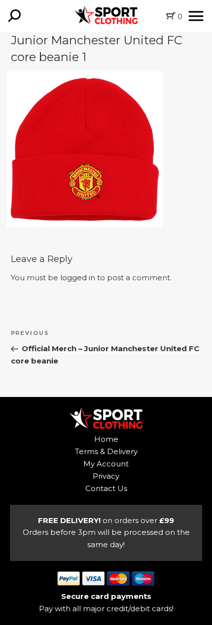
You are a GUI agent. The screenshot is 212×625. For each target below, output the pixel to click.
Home (106, 439)
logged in (77, 277)
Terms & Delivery (106, 451)
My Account (106, 463)
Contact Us (106, 488)
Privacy (106, 476)
